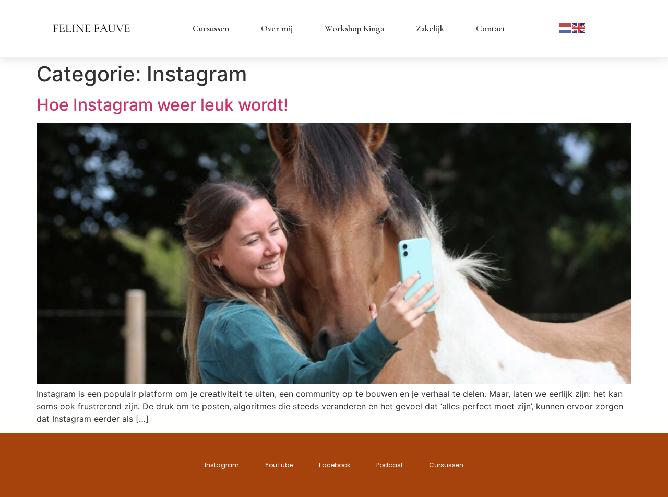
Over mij (277, 28)
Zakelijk (430, 28)
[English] (579, 27)
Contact (491, 28)
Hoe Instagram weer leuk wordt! (162, 104)
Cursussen (211, 28)
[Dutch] (565, 27)
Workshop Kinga (354, 28)
